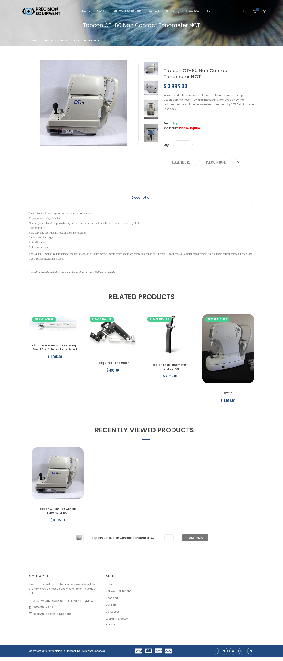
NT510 (228, 393)
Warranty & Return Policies (117, 621)
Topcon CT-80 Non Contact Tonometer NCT (58, 511)
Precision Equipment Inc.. (65, 651)
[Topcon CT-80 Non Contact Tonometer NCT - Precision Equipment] (151, 68)
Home (33, 40)
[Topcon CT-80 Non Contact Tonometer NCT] (79, 537)
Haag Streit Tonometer (112, 363)
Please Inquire (180, 162)
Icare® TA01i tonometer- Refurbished (170, 367)
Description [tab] (142, 197)
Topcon (178, 123)
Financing (112, 598)
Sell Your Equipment (118, 591)
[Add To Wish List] (238, 162)
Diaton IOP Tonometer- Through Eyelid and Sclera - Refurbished (55, 347)
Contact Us (113, 612)
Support (111, 605)
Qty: (166, 145)
